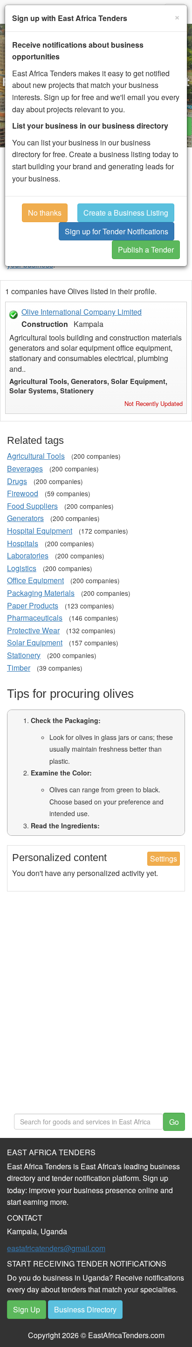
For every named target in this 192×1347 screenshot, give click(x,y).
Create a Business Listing (125, 212)
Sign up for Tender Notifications (116, 231)
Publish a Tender (146, 249)
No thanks (45, 212)
